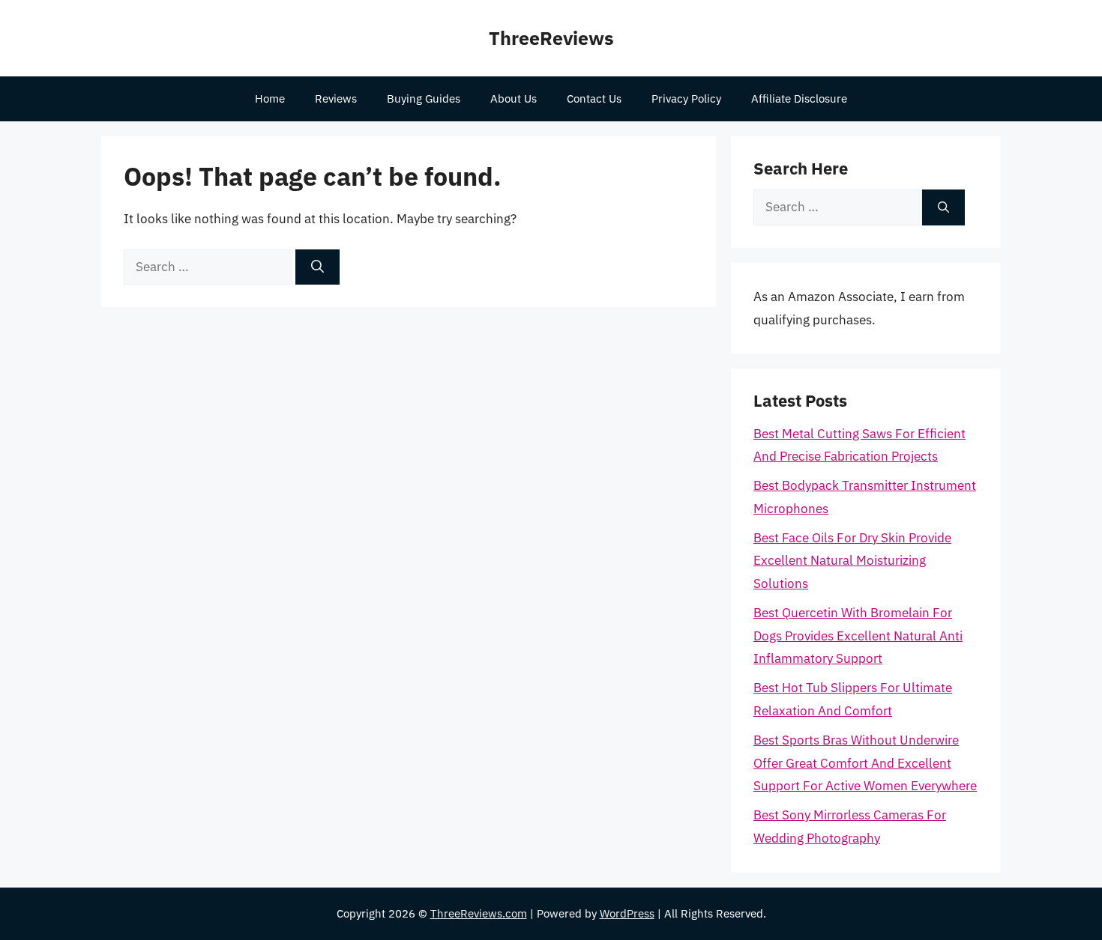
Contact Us (594, 98)
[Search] (317, 267)
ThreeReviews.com (478, 913)
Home (270, 98)
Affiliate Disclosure (799, 98)
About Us (513, 98)
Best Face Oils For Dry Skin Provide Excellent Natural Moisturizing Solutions (852, 561)
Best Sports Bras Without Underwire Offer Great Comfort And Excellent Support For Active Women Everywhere (865, 763)
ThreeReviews (551, 37)
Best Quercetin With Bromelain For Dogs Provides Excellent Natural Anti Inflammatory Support (858, 635)
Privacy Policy (686, 98)
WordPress (627, 913)
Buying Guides (423, 98)
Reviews (336, 98)
